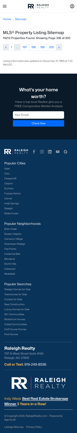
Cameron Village (13, 238)
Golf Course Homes (15, 329)
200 (51, 47)
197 (25, 47)
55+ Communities (14, 314)
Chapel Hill (10, 178)
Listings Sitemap (13, 426)
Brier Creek (10, 228)
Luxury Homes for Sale (16, 309)
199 (42, 47)
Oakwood (9, 268)
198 (33, 47)
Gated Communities (15, 324)
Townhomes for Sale (15, 294)
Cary (6, 173)
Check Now (38, 123)
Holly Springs (11, 203)
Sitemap (20, 19)
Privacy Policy (34, 426)
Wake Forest (11, 213)
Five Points (10, 248)
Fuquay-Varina (12, 193)
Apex (7, 168)
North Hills (10, 263)
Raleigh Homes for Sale (17, 289)
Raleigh (8, 208)
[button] (4, 6)
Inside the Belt (12, 253)
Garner (8, 198)
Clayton (8, 183)
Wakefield (9, 273)
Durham (9, 188)
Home (7, 19)
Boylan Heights (12, 233)
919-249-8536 (35, 364)
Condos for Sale (13, 299)
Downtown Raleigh (14, 243)
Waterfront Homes (14, 319)
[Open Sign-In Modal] (72, 6)
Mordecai (9, 258)
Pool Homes (11, 334)
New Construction (14, 304)
